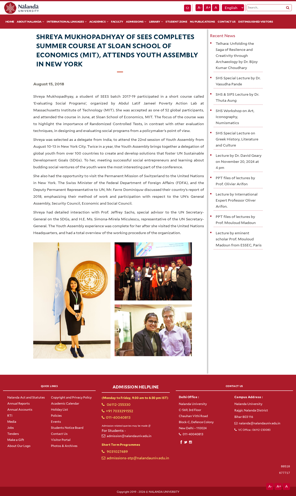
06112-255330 (118, 404)
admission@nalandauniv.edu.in (129, 436)
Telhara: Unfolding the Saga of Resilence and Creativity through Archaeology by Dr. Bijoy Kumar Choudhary (237, 55)
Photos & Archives (64, 446)
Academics (97, 21)
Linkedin (185, 441)
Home (9, 21)
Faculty (117, 21)
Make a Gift (15, 440)
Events (56, 422)
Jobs (10, 428)
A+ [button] (208, 7)
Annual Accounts (19, 409)
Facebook (181, 441)
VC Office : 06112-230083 (254, 429)
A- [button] (200, 7)
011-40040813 (118, 417)
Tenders (13, 434)
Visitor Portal (60, 440)
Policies (56, 416)
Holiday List (59, 409)
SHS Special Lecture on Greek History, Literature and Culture (237, 139)
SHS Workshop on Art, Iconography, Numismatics (235, 117)
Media (11, 422)
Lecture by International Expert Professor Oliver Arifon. (237, 200)
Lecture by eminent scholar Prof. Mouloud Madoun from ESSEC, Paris (239, 239)
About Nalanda (29, 21)
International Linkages (65, 21)
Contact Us (226, 21)
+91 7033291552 (119, 411)
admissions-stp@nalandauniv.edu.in (138, 458)
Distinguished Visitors (255, 21)
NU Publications (202, 21)
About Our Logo (18, 446)
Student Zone (176, 21)
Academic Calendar (65, 403)
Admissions (134, 21)
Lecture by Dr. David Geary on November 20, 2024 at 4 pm (239, 161)
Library (154, 21)
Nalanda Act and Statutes (26, 397)
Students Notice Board (67, 428)
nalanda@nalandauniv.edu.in (259, 423)
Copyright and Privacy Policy (71, 397)
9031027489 (117, 451)
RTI (9, 416)
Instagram (190, 442)
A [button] (215, 7)
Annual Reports (18, 403)
